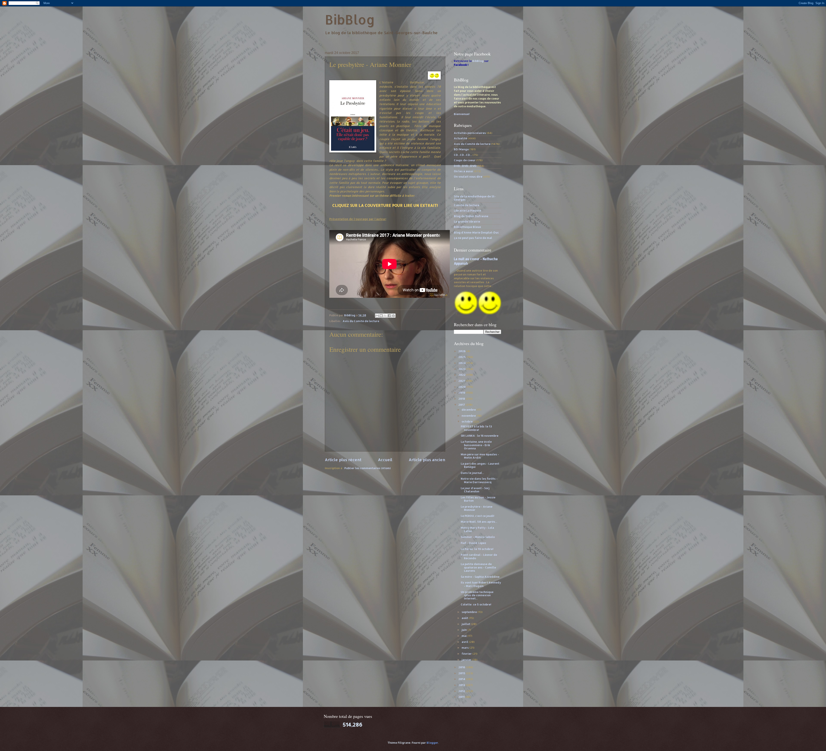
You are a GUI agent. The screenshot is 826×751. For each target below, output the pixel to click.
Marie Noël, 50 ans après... (479, 521)
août (465, 618)
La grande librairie (467, 221)
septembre (470, 612)
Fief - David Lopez (473, 543)
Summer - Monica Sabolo (478, 537)
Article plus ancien (427, 459)
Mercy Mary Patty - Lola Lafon (477, 529)
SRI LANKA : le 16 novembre (479, 435)
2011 (461, 697)
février (467, 653)
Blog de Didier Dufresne (471, 216)
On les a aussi (463, 171)
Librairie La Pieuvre (467, 210)
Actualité (460, 138)
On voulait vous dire (468, 176)
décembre (469, 409)
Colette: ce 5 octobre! (476, 604)
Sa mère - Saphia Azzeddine (480, 576)
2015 (462, 673)
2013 (462, 685)
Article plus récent (343, 459)
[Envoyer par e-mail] (377, 315)
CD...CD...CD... (463, 155)
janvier (467, 659)
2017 (461, 404)
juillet (466, 624)
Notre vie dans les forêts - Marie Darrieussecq (479, 480)
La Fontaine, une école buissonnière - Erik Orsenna (476, 445)
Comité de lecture (466, 205)
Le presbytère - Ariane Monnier (476, 508)
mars (465, 647)
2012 (462, 691)
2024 (462, 363)
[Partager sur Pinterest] (393, 315)
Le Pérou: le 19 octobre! (477, 549)
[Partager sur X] (385, 315)
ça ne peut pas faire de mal (473, 238)
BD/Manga (461, 149)
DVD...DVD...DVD (465, 165)
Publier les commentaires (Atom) (367, 468)
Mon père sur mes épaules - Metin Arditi (480, 456)
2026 (462, 351)
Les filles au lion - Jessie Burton (478, 499)
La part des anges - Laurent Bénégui (480, 465)
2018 (462, 398)
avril (465, 641)
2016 (462, 667)
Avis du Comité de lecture (361, 321)
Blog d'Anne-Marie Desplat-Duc (476, 232)
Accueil (385, 459)
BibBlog (350, 19)
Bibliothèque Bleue (467, 227)
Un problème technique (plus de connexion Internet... (477, 595)
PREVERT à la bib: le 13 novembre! (476, 428)
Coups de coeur (464, 160)
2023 (462, 369)
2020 (462, 387)
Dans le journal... (472, 473)
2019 (462, 392)
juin (464, 629)
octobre (467, 421)
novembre (469, 415)
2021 (462, 380)
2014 (462, 679)
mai (464, 635)
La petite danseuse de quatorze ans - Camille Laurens (478, 567)
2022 (462, 374)
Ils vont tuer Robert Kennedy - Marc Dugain (481, 584)
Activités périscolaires (470, 133)
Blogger (432, 742)
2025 (462, 357)
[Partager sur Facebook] (389, 315)
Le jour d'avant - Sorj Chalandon (475, 489)
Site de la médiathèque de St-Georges (475, 198)
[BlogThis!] (381, 315)
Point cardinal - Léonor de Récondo (479, 556)
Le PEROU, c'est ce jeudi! (477, 516)
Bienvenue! (462, 114)
